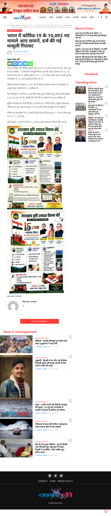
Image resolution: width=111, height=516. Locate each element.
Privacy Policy (65, 481)
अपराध (67, 17)
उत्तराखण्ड (42, 17)
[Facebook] (15, 63)
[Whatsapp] (30, 63)
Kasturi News (58, 503)
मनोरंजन (84, 17)
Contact (43, 481)
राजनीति (76, 17)
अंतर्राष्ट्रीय (59, 17)
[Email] (9, 63)
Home (53, 481)
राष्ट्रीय (51, 17)
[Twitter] (20, 63)
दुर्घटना (92, 17)
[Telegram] (25, 63)
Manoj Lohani (22, 51)
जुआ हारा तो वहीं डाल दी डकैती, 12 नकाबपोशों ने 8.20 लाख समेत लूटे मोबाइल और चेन (91, 35)
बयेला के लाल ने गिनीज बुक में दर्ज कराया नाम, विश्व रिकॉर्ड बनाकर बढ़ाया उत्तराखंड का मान (90, 43)
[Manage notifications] (106, 511)
